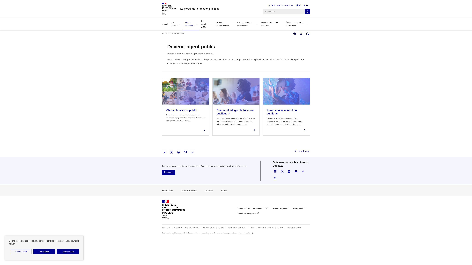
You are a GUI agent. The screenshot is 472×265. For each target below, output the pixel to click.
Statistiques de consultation (237, 227)
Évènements (209, 190)
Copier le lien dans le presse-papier (192, 152)
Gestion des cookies (294, 227)
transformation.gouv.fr (247, 213)
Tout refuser (44, 252)
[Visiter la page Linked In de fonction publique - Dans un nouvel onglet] (275, 171)
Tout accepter (68, 252)
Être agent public (203, 24)
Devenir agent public (189, 23)
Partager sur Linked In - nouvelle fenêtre (164, 152)
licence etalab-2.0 (245, 233)
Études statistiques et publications (269, 23)
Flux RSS (224, 190)
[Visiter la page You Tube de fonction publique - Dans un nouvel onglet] (296, 171)
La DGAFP (175, 23)
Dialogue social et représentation (244, 23)
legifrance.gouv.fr (280, 208)
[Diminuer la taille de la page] (301, 34)
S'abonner (168, 172)
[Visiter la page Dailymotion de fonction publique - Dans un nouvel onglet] (302, 171)
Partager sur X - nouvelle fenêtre (171, 152)
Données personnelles (265, 227)
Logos (252, 227)
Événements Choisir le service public (294, 23)
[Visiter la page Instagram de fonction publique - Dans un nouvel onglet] (289, 171)
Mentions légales (208, 227)
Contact (280, 227)
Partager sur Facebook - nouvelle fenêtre (178, 152)
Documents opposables (189, 190)
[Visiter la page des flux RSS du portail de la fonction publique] (275, 178)
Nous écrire (303, 5)
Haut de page (303, 151)
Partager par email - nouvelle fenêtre (185, 152)
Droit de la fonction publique (222, 23)
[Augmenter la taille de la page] (294, 34)
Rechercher (307, 11)
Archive (221, 227)
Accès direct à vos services (282, 5)
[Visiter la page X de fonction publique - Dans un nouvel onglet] (282, 171)
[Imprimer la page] (307, 34)
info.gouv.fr (242, 208)
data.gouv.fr (298, 208)
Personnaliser (21, 252)
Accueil (165, 24)
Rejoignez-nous (167, 190)
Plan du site (166, 227)
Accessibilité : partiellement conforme (186, 227)
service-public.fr (260, 208)
